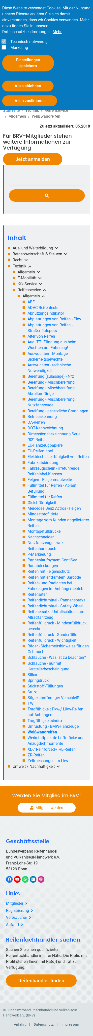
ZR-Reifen (36, 755)
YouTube (20, 879)
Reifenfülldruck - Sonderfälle (52, 634)
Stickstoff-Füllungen (45, 686)
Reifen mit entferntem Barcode (54, 577)
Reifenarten (38, 594)
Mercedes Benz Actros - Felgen (54, 508)
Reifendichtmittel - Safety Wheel (55, 606)
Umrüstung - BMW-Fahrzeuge (53, 726)
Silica (32, 674)
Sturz (32, 692)
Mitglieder (14, 903)
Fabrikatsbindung (43, 462)
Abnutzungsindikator (46, 313)
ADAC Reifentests (43, 307)
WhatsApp (28, 879)
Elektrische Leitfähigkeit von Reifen (58, 456)
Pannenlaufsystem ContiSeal (53, 560)
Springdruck (38, 680)
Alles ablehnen (28, 86)
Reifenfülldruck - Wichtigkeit (52, 640)
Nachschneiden (41, 537)
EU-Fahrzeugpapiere (45, 445)
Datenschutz (44, 1024)
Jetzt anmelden (32, 159)
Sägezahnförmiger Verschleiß (53, 697)
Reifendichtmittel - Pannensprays (56, 600)
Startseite (11, 110)
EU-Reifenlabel (40, 451)
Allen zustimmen (30, 100)
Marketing (19, 47)
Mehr (57, 31)
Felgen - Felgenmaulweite (50, 479)
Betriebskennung (42, 416)
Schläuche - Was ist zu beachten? (57, 657)
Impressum (70, 1024)
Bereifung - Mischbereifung (51, 382)
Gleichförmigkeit (42, 502)
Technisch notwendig (29, 41)
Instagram (43, 879)
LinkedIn (35, 879)
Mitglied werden (49, 807)
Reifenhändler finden (41, 981)
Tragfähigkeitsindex (45, 720)
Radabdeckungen (43, 565)
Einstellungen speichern (28, 63)
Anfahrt (12, 924)
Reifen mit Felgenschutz (49, 571)
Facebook (12, 879)
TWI (31, 703)
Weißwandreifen (42, 732)
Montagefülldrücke (44, 531)
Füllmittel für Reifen (45, 497)
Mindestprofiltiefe (43, 514)
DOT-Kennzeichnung (45, 428)
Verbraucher (16, 917)
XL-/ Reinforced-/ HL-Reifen (52, 749)
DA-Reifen (36, 422)
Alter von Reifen (41, 336)
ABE (31, 302)
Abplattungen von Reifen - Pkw (54, 319)
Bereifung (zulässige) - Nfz (51, 376)
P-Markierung (39, 554)
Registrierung (17, 910)
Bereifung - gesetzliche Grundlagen (58, 411)
